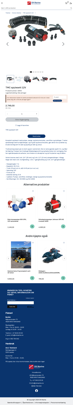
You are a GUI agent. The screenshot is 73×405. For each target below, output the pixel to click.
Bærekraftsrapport (14, 402)
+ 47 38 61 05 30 (37, 380)
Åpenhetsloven (28, 402)
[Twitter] (36, 390)
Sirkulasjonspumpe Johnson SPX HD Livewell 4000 (51, 220)
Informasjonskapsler (42, 402)
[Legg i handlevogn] (32, 226)
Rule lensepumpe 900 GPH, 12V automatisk (17, 220)
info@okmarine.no (37, 383)
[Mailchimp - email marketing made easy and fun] (30, 308)
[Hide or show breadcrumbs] (35, 13)
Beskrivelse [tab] (36, 136)
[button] (31, 72)
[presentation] (7, 44)
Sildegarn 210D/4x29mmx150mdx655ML (49, 272)
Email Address (11, 300)
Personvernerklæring (58, 402)
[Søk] (71, 8)
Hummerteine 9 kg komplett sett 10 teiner (19, 272)
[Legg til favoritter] (33, 191)
